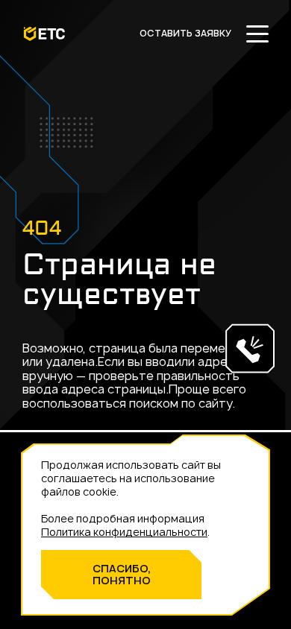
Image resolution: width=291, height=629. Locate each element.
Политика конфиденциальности (124, 532)
